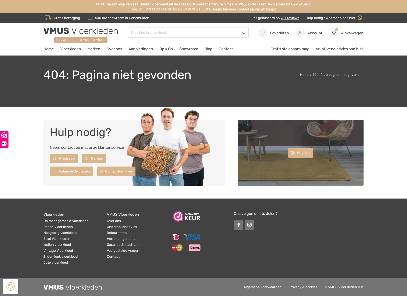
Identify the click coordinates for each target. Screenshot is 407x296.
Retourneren (117, 233)
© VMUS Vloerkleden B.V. (344, 287)
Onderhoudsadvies (122, 227)
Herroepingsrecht (121, 239)
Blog (208, 49)
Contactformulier (118, 171)
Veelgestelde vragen (73, 171)
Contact (226, 49)
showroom (116, 18)
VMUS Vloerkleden (123, 214)
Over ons (114, 49)
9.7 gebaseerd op (276, 18)
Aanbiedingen (140, 49)
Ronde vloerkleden (58, 227)
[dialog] (10, 286)
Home (48, 49)
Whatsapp (66, 158)
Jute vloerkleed (55, 262)
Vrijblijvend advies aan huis (340, 49)
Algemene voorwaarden (263, 287)
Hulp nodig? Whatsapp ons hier (331, 18)
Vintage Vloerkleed (58, 251)
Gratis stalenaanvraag (290, 49)
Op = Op (166, 49)
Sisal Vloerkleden (56, 239)
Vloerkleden (70, 49)
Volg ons (303, 153)
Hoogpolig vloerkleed (60, 233)
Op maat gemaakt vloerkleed (66, 221)
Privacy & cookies (303, 287)
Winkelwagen (350, 31)
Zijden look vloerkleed (60, 256)
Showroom (188, 49)
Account (314, 33)
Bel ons (96, 158)
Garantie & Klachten (123, 245)
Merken (93, 49)
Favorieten (279, 33)
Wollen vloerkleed (57, 245)
